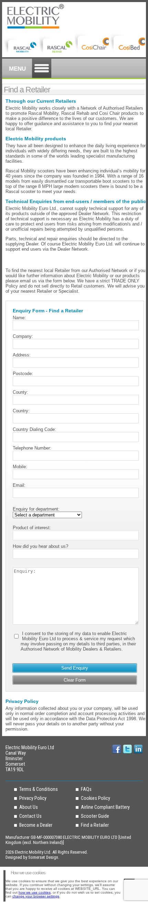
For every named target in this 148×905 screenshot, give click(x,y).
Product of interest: (32, 527)
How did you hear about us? (40, 546)
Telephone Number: (32, 448)
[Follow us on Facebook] (116, 749)
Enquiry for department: (36, 509)
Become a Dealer (35, 825)
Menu (17, 69)
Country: (21, 410)
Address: (22, 355)
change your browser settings (35, 896)
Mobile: (20, 466)
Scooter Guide (95, 816)
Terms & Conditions (38, 789)
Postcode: (23, 373)
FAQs (86, 789)
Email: (19, 485)
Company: (23, 336)
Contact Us (30, 816)
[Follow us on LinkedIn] (127, 749)
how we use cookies (35, 892)
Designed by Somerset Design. (32, 857)
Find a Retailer (95, 825)
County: (20, 392)
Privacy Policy (32, 798)
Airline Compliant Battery (105, 807)
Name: (19, 317)
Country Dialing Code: (34, 429)
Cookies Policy (95, 798)
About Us (28, 807)
